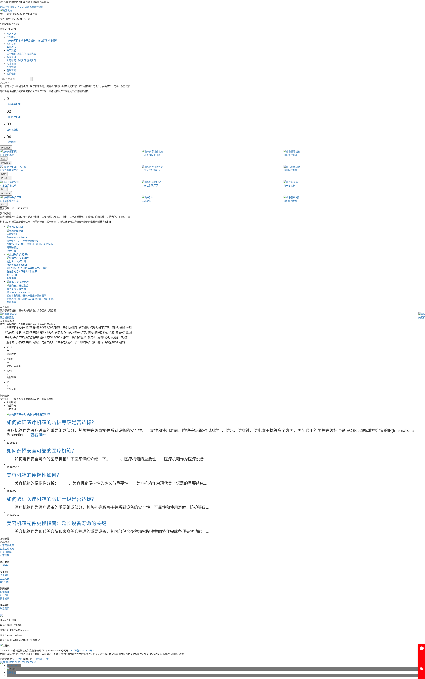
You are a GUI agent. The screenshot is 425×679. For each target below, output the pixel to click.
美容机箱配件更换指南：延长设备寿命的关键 (56, 523)
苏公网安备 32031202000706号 (19, 662)
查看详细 (38, 434)
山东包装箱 (41, 40)
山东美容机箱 (14, 40)
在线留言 (11, 70)
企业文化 (21, 53)
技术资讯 (31, 60)
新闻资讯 (11, 57)
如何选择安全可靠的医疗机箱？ (41, 450)
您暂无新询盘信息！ (35, 6)
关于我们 (11, 50)
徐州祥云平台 (42, 658)
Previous (5, 147)
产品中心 (11, 37)
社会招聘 (11, 67)
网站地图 (4, 6)
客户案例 (11, 43)
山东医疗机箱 (28, 40)
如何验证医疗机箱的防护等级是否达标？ (51, 422)
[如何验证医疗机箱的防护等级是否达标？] (29, 413)
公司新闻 (11, 60)
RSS (13, 6)
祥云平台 (17, 658)
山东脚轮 (52, 40)
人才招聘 (11, 63)
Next (3, 158)
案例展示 (11, 47)
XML (20, 6)
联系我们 (11, 73)
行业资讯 (21, 60)
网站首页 (11, 33)
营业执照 (31, 53)
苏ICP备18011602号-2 (82, 650)
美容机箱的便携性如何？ (34, 474)
